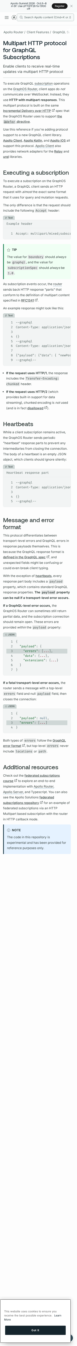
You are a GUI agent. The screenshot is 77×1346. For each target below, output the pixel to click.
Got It (35, 1330)
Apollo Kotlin (33, 140)
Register (59, 6)
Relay (58, 151)
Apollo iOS (58, 140)
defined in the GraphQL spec (24, 557)
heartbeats (44, 576)
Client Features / (39, 32)
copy (64, 223)
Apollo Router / (14, 32)
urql (6, 157)
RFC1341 (27, 300)
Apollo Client (12, 140)
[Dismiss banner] (71, 6)
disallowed (35, 408)
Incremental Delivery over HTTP (27, 111)
